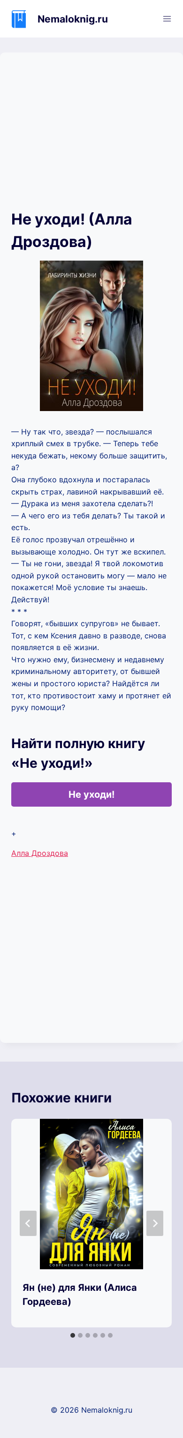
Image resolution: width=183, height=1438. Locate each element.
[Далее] (154, 1223)
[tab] (72, 1335)
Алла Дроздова (39, 853)
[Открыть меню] (166, 18)
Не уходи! (91, 794)
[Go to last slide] (28, 1223)
